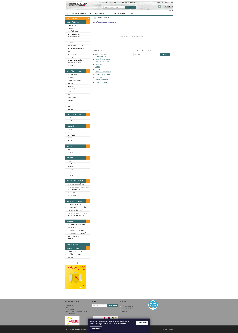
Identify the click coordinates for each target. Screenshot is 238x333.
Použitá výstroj (72, 248)
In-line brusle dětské (76, 184)
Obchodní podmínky (98, 13)
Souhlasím (142, 323)
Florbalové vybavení (74, 201)
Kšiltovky (71, 161)
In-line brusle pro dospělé (78, 187)
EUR (171, 10)
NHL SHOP (69, 158)
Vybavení (71, 152)
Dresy (70, 172)
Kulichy (71, 164)
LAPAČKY (71, 86)
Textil (70, 149)
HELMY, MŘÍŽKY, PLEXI (75, 45)
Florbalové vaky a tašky (77, 207)
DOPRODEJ (70, 221)
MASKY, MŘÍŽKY (73, 97)
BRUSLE (70, 28)
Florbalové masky (75, 210)
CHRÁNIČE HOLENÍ (74, 31)
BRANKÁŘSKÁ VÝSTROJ (74, 71)
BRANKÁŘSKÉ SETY (74, 80)
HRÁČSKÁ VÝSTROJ (72, 22)
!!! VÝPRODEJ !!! (73, 74)
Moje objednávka (118, 13)
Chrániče (71, 135)
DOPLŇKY (71, 57)
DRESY (70, 129)
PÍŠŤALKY (71, 138)
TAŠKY (70, 51)
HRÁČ (70, 117)
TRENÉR (69, 146)
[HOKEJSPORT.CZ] (79, 5)
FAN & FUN (71, 66)
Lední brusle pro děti (76, 230)
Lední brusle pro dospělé (78, 233)
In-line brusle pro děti (76, 224)
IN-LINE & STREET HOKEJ (74, 114)
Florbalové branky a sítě (77, 213)
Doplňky (71, 175)
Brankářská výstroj (76, 251)
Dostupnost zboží (70, 307)
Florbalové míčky (75, 204)
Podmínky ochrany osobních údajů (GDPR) (78, 311)
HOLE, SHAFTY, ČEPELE (76, 48)
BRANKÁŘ (71, 120)
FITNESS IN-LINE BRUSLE (74, 181)
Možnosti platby (70, 305)
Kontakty (133, 13)
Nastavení (96, 328)
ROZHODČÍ (70, 126)
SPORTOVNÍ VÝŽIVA (74, 63)
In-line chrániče (74, 190)
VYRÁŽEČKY (72, 89)
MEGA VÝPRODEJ (72, 18)
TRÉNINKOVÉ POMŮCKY (76, 60)
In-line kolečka (74, 227)
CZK (168, 10)
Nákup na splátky (79, 13)
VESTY (70, 92)
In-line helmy (73, 193)
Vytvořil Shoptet (169, 329)
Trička (70, 167)
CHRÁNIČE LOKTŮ (74, 37)
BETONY (71, 83)
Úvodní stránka (67, 13)
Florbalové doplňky (76, 216)
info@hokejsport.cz (127, 306)
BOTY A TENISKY (73, 236)
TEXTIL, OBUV (72, 54)
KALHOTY (71, 40)
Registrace (169, 2)
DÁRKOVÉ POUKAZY (73, 244)
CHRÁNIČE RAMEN (74, 34)
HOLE (70, 103)
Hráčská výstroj (74, 254)
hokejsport (125, 311)
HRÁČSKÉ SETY (73, 25)
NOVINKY (71, 77)
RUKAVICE (71, 42)
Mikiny (70, 169)
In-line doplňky (74, 195)
